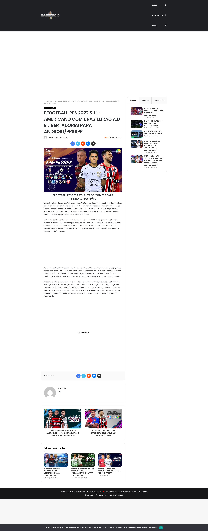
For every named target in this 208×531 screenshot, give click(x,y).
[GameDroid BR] (50, 15)
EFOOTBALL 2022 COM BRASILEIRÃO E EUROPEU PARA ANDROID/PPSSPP (109, 471)
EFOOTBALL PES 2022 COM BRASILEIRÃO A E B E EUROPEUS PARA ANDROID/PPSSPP (153, 111)
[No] (205, 528)
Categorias (156, 15)
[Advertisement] (65, 47)
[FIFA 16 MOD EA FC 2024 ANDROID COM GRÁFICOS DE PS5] (137, 124)
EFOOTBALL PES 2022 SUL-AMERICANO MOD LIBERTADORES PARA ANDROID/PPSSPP (54, 472)
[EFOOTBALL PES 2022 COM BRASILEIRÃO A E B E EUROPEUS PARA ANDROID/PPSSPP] (137, 111)
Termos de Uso (101, 495)
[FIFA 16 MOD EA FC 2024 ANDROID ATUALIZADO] (137, 134)
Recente (145, 100)
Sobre (154, 26)
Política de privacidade (115, 495)
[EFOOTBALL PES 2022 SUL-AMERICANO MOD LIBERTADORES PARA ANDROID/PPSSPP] (56, 460)
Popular (133, 100)
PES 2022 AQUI (83, 333)
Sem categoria (55, 101)
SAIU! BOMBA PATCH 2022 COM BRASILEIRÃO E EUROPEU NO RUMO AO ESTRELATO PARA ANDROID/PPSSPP (154, 160)
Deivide (50, 137)
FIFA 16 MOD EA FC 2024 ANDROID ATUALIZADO (153, 132)
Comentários (159, 100)
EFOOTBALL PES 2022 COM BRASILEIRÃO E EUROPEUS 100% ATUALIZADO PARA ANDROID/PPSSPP (152, 145)
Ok (161, 528)
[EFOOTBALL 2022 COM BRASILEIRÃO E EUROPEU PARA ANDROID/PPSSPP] (110, 460)
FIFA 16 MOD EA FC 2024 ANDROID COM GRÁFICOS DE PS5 (153, 123)
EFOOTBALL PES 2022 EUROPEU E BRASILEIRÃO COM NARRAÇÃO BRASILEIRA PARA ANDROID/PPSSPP (82, 472)
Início (154, 5)
